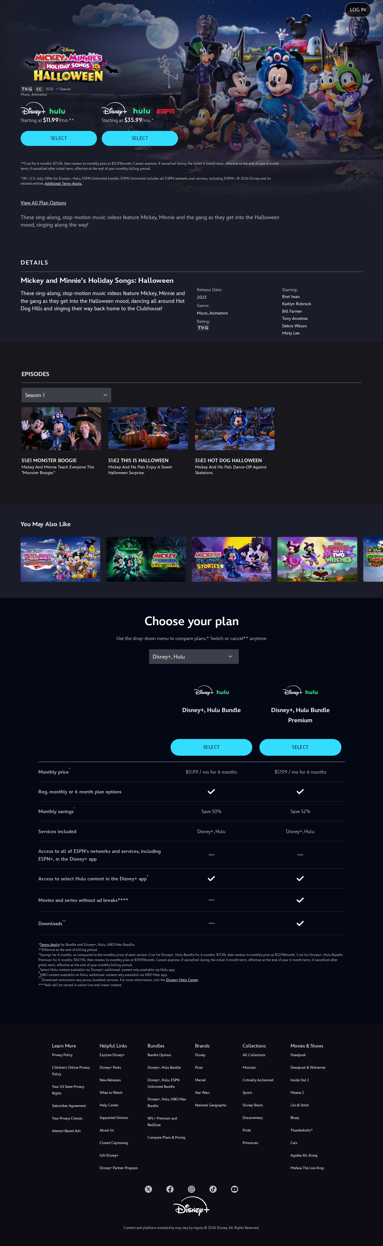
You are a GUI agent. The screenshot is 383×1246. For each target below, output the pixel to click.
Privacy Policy (62, 1055)
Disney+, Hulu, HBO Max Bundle (167, 1102)
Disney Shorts (253, 1105)
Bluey (295, 1118)
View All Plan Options (43, 203)
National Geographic (211, 1105)
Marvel (200, 1080)
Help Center (109, 1105)
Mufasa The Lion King (307, 1168)
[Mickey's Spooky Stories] (231, 559)
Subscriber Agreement (69, 1106)
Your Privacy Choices (67, 1118)
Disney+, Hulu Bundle (164, 1067)
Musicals (249, 1067)
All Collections (254, 1055)
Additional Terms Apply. (63, 183)
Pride (247, 1130)
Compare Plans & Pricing (167, 1137)
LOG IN (358, 10)
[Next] (371, 558)
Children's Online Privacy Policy (71, 1070)
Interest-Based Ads (66, 1131)
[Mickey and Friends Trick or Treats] (146, 559)
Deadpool (298, 1055)
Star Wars (202, 1093)
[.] (148, 1189)
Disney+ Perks (110, 1067)
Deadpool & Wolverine (308, 1067)
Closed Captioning (114, 1143)
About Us (107, 1130)
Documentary (253, 1118)
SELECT (59, 138)
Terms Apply (50, 945)
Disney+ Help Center (182, 980)
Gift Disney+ (109, 1155)
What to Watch (111, 1093)
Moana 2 (297, 1093)
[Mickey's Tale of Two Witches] (317, 559)
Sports (247, 1093)
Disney (200, 1055)
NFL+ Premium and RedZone (162, 1121)
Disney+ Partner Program (119, 1168)
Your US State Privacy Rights (68, 1090)
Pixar (199, 1067)
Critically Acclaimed (258, 1080)
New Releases (110, 1080)
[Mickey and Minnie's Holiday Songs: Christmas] (60, 559)
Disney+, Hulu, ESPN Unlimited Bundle (164, 1083)
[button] (120, 1046)
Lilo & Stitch (300, 1105)
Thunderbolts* (302, 1130)
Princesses (250, 1143)
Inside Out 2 (300, 1080)
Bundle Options (159, 1055)
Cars (294, 1143)
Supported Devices (114, 1118)
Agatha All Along (304, 1155)
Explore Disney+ (112, 1055)
